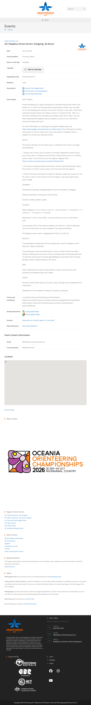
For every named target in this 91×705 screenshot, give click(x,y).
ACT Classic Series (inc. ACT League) (16, 515)
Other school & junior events (14, 551)
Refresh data (9, 410)
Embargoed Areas (55, 577)
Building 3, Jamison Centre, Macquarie (67, 641)
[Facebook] (50, 670)
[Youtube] (50, 680)
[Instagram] (58, 670)
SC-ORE (7, 549)
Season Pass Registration (34, 88)
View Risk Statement (29, 326)
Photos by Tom (72, 703)
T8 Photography (61, 703)
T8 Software (46, 703)
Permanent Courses (11, 546)
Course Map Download (33, 94)
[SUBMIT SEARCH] (84, 9)
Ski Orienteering (10, 541)
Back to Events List (11, 41)
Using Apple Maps (32, 311)
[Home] (5, 30)
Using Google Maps (32, 314)
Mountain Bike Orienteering (14, 538)
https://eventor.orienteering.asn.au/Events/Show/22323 (42, 161)
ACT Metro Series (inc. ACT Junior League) (18, 518)
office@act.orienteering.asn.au (64, 635)
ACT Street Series (10, 526)
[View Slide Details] (45, 465)
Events (10, 30)
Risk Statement (31, 604)
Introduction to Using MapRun (36, 91)
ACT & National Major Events (14, 528)
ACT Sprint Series (10, 523)
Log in (51, 663)
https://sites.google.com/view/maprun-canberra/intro (42, 129)
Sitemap (52, 660)
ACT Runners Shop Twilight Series (15, 520)
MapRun (7, 544)
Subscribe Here (10, 567)
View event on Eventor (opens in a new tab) (38, 320)
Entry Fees (30, 599)
